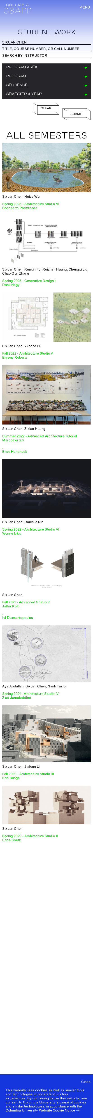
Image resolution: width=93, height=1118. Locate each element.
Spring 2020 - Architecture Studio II (30, 836)
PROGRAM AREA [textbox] (21, 67)
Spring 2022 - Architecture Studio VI (30, 529)
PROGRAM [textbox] (16, 76)
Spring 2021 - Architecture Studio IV (30, 694)
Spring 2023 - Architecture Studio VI (30, 204)
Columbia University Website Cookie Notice (40, 1110)
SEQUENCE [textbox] (17, 85)
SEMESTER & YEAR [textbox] (24, 94)
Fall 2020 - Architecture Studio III (28, 774)
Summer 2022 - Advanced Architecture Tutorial (39, 436)
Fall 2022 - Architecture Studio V (27, 353)
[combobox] (46, 68)
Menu (84, 7)
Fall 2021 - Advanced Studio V (26, 602)
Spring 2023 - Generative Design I (29, 281)
